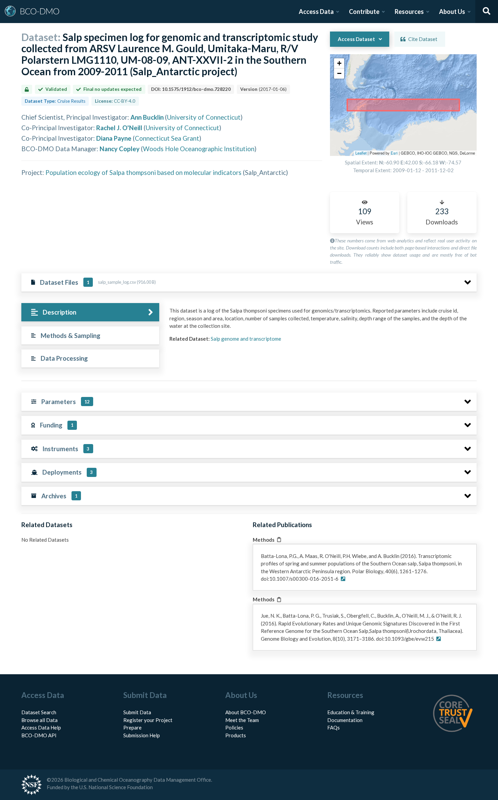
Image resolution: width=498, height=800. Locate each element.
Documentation (344, 720)
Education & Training (350, 712)
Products (235, 735)
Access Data (316, 11)
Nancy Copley (120, 149)
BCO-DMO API (39, 735)
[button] (339, 63)
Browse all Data (39, 720)
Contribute (364, 11)
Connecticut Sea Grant (167, 138)
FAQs (333, 727)
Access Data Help (41, 727)
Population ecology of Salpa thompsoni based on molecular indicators (143, 172)
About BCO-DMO (245, 712)
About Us (452, 11)
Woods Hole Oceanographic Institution (198, 149)
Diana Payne (113, 138)
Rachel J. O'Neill (119, 128)
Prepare (132, 727)
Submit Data (137, 712)
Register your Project (147, 720)
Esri (394, 153)
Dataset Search (38, 712)
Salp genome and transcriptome (246, 339)
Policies (234, 727)
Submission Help (141, 735)
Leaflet (361, 153)
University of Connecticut (204, 117)
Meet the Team (242, 720)
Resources (409, 11)
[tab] (90, 312)
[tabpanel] (321, 327)
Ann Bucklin (147, 117)
